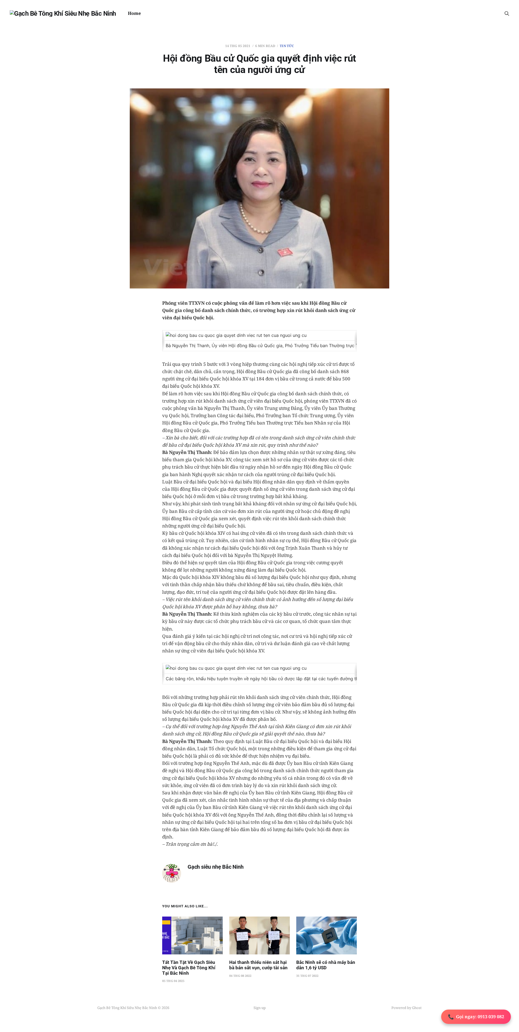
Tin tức (287, 46)
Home (134, 13)
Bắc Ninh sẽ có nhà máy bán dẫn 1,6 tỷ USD (325, 965)
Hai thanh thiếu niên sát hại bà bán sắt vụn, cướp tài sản (258, 965)
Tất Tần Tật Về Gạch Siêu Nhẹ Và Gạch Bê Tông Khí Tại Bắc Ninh (188, 967)
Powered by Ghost (406, 1007)
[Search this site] (507, 13)
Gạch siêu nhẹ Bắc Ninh (216, 867)
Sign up (260, 1007)
